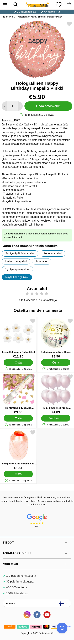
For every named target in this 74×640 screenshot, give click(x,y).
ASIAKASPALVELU (17, 553)
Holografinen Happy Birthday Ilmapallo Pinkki (39, 16)
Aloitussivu (7, 16)
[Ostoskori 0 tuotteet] (69, 4)
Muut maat (10, 564)
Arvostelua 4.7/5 (52, 11)
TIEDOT (8, 542)
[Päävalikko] (5, 4)
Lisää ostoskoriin (48, 106)
